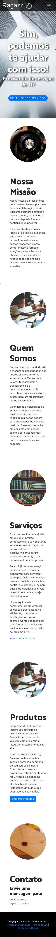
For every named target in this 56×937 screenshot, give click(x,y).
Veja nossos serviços (28, 98)
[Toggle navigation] (49, 5)
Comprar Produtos (23, 798)
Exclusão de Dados (28, 928)
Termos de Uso (40, 924)
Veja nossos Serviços (22, 638)
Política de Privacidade (18, 924)
